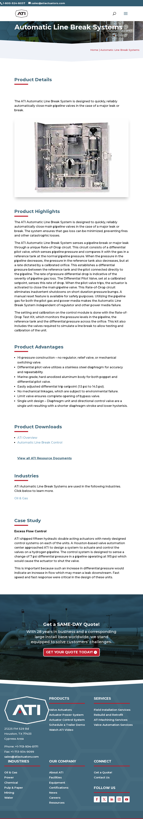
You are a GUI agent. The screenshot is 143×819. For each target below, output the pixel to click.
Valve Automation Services (113, 725)
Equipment (57, 782)
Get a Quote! (103, 772)
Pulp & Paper (13, 787)
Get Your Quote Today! (69, 652)
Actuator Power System (66, 715)
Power (9, 777)
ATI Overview (27, 437)
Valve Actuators (60, 710)
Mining (9, 792)
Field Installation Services (112, 710)
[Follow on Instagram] (119, 799)
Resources (56, 802)
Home (94, 49)
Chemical (11, 782)
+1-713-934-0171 (26, 746)
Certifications (58, 787)
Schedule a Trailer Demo (67, 725)
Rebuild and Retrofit (108, 715)
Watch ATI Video (61, 730)
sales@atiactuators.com (21, 756)
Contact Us (101, 777)
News (53, 792)
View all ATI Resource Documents (44, 458)
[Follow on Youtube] (127, 799)
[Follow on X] (104, 799)
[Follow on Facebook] (97, 799)
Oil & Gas (21, 498)
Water (8, 797)
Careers (54, 797)
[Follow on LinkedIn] (112, 799)
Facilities (55, 777)
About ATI (56, 772)
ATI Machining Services (110, 720)
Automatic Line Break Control (39, 442)
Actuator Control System (67, 720)
